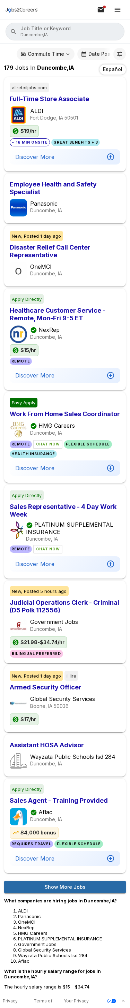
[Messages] (101, 10)
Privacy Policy (10, 1001)
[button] (65, 31)
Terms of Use (43, 1001)
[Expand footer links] (123, 1001)
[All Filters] (119, 54)
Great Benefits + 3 (75, 142)
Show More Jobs (65, 887)
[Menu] (117, 10)
